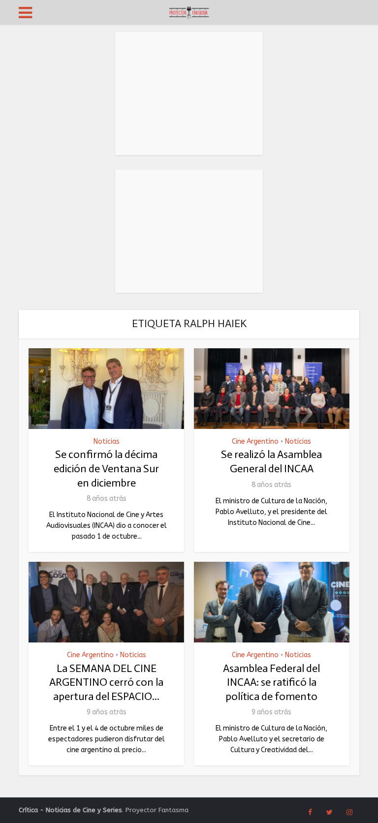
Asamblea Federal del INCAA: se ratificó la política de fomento (271, 682)
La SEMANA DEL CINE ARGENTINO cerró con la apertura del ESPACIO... (106, 682)
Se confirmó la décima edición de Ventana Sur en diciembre (106, 468)
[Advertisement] (189, 93)
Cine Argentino (255, 441)
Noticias (107, 441)
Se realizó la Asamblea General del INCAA (271, 461)
